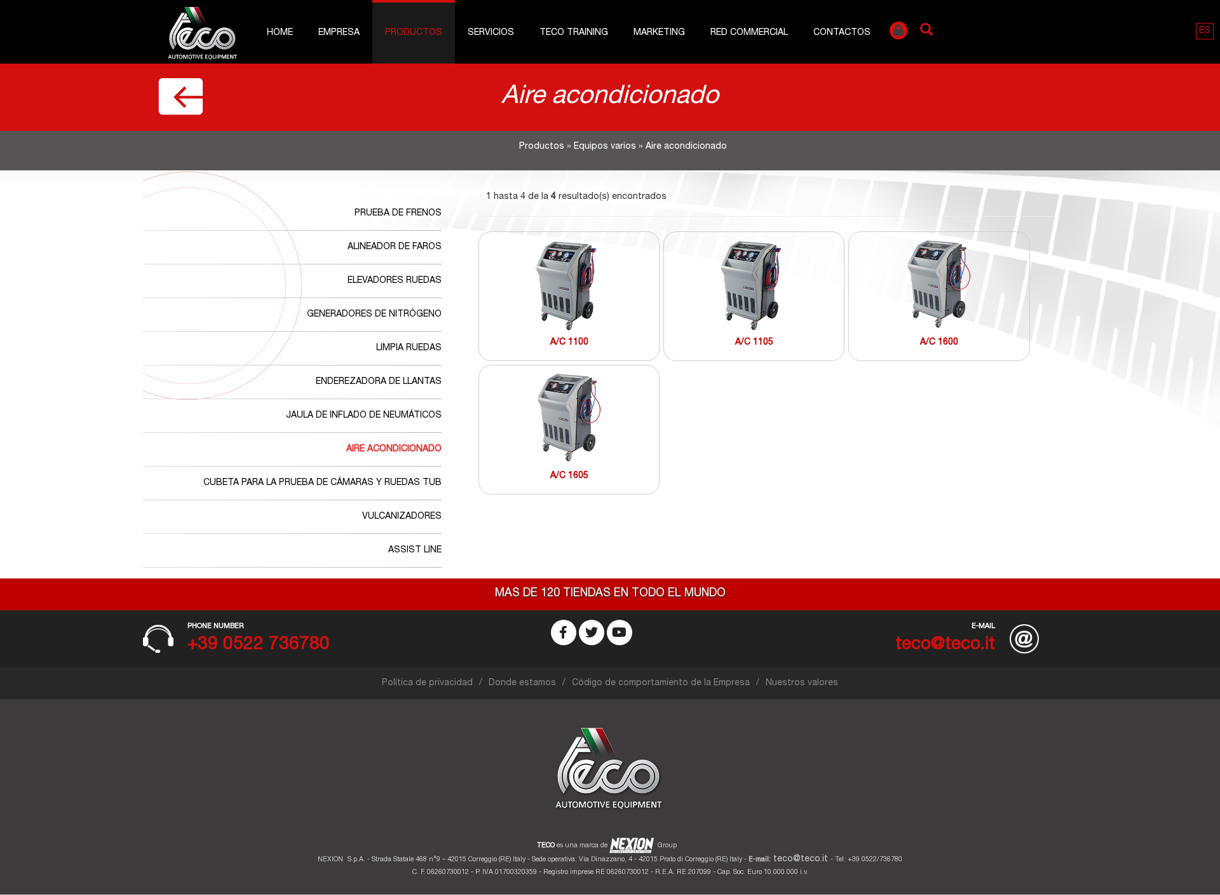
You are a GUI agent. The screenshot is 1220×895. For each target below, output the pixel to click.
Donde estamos (522, 683)
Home (280, 33)
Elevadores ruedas (395, 281)
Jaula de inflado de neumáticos (364, 415)
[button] (1205, 31)
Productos (413, 33)
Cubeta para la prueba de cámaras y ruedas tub (322, 483)
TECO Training (573, 33)
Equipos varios (605, 146)
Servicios (491, 33)
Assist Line (415, 550)
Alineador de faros (395, 247)
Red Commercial (749, 33)
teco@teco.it (800, 859)
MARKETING (659, 33)
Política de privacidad (427, 683)
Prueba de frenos (398, 213)
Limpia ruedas (409, 348)
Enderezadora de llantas (379, 382)
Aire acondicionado (394, 449)
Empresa (339, 33)
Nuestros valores (802, 683)
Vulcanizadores (402, 516)
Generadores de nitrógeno (374, 314)
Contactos (842, 33)
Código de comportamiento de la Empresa (661, 683)
